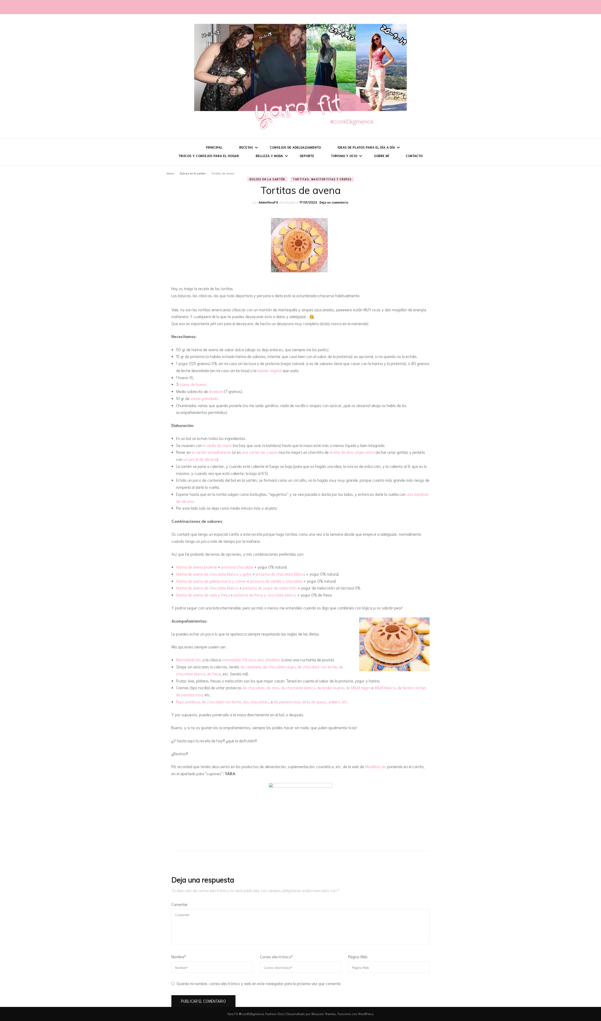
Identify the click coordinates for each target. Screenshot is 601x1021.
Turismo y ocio (344, 156)
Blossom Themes (324, 1014)
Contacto (414, 156)
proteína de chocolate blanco (280, 573)
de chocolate (254, 687)
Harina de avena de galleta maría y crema (211, 580)
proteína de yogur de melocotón (270, 587)
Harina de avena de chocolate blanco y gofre (213, 573)
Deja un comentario (334, 202)
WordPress (366, 1014)
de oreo (272, 687)
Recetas (246, 147)
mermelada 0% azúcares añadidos (251, 659)
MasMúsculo (375, 766)
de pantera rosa (189, 694)
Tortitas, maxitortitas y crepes (322, 179)
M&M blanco (385, 687)
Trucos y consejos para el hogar (208, 156)
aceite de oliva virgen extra (352, 452)
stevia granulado (204, 398)
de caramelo (250, 666)
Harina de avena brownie (196, 566)
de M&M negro (358, 687)
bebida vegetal (269, 370)
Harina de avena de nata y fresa (203, 594)
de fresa (214, 673)
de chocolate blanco (298, 687)
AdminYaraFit (268, 202)
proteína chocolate (237, 566)
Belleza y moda (269, 156)
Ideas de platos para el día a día (366, 147)
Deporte (307, 156)
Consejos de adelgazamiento (295, 147)
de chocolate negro (279, 666)
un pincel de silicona (200, 459)
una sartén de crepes (260, 452)
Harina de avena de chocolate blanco (207, 587)
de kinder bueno (330, 687)
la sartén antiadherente (211, 452)
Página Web (357, 956)
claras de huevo (193, 384)
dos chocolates (256, 701)
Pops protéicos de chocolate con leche (208, 701)
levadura (216, 391)
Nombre (178, 956)
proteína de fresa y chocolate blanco (265, 594)
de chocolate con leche (317, 666)
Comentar (179, 904)
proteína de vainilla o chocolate (276, 580)
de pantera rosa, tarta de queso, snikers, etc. (311, 701)
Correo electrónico (276, 956)
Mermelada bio (188, 659)
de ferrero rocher (411, 687)
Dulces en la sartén (267, 179)
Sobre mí (381, 156)
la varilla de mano (217, 445)
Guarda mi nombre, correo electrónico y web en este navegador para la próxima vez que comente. (259, 983)
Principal (214, 147)
